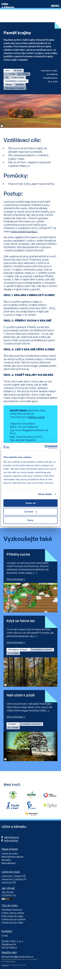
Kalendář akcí (8, 863)
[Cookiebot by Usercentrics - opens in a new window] (45, 447)
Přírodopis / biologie (14, 88)
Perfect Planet (10, 961)
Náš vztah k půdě (21, 695)
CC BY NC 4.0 (8, 895)
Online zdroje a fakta (12, 912)
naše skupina (11, 840)
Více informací (15, 579)
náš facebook (11, 837)
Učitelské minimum (11, 909)
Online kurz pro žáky (12, 922)
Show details (45, 494)
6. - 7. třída (10, 74)
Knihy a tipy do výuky (12, 916)
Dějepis (8, 84)
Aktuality (6, 859)
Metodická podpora (12, 856)
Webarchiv (4, 965)
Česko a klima (18, 77)
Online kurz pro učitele (13, 919)
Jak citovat (7, 892)
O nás (4, 935)
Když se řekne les (21, 621)
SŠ (6, 77)
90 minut (18, 70)
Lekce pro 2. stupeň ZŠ (13, 879)
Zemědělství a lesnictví (16, 81)
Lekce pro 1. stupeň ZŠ (13, 876)
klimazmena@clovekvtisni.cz (17, 956)
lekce (7, 70)
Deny (30, 520)
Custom (28, 511)
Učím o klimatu (7, 5)
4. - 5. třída (13, 653)
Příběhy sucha (36, 417)
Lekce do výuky (9, 853)
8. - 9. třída (23, 74)
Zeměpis (20, 84)
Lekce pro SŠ (8, 882)
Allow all (30, 503)
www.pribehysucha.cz (24, 231)
